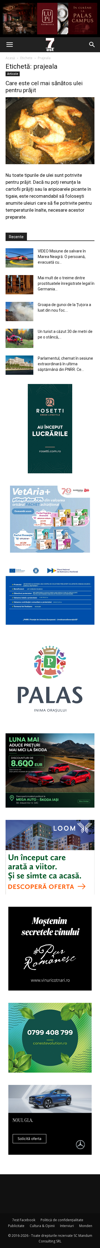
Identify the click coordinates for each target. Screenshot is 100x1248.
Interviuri (67, 1225)
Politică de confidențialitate (62, 1220)
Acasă (10, 58)
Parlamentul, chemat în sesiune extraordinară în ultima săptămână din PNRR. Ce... (65, 364)
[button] (9, 44)
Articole (12, 74)
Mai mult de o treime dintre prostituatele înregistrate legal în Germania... (66, 283)
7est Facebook (23, 1220)
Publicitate (16, 1225)
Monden (85, 1225)
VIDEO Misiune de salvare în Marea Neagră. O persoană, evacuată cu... (62, 256)
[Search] (92, 44)
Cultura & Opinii (42, 1225)
